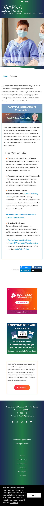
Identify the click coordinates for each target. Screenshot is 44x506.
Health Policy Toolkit (21, 249)
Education (22, 468)
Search (41, 13)
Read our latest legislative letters (19, 240)
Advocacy (22, 476)
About (22, 456)
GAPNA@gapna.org (26, 416)
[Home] (12, 8)
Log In (4, 13)
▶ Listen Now (22, 388)
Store (34, 13)
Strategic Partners (22, 444)
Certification (22, 464)
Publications (22, 472)
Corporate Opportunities (22, 440)
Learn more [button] (14, 503)
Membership (22, 460)
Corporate (19, 13)
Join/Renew (27, 13)
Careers (11, 13)
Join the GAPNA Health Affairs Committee (23, 243)
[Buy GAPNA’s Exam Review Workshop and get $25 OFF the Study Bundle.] (22, 338)
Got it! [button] (34, 495)
